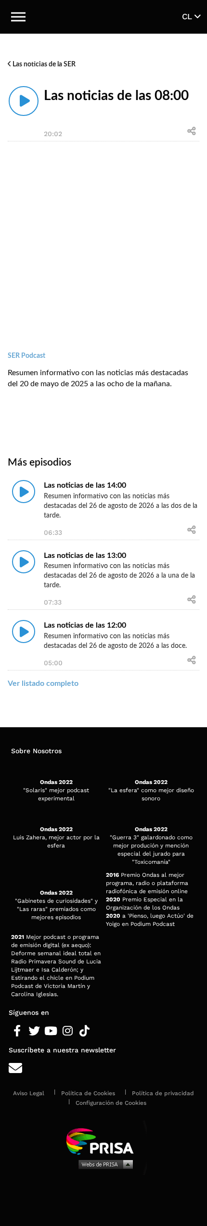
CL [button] (188, 16)
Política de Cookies (88, 1093)
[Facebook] (17, 1031)
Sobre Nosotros (36, 751)
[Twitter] (34, 1031)
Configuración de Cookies (111, 1103)
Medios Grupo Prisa (103, 1164)
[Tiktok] (84, 1031)
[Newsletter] (103, 1068)
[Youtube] (50, 1031)
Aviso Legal (28, 1093)
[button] (18, 17)
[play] (24, 101)
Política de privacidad (163, 1093)
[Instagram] (67, 1031)
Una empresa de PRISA (103, 1140)
